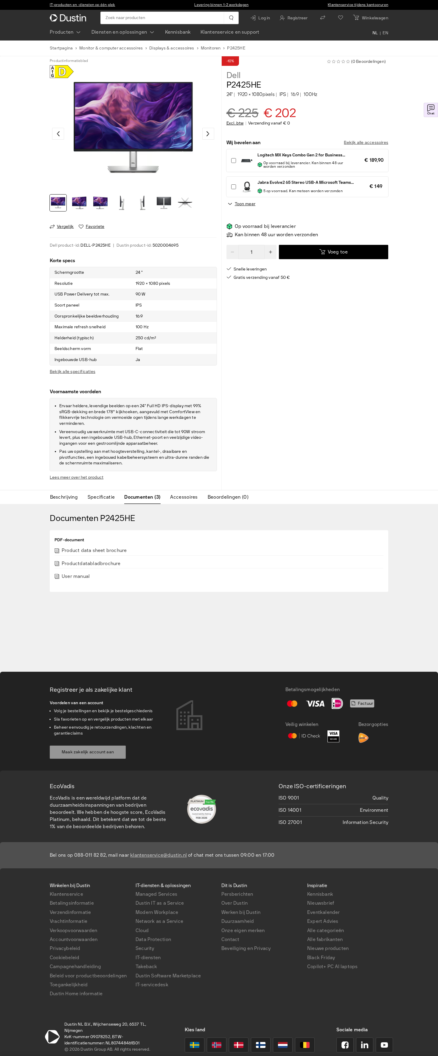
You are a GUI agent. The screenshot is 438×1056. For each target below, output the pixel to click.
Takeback (146, 966)
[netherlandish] (283, 1045)
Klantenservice (66, 894)
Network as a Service (159, 921)
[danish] (238, 1045)
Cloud (142, 930)
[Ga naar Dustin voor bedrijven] (69, 17)
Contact (230, 939)
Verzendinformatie (70, 912)
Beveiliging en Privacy (246, 948)
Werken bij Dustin (240, 912)
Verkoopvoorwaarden (73, 930)
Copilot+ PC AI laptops (332, 966)
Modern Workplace (157, 912)
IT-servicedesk (152, 984)
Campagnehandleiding (75, 966)
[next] (208, 134)
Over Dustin (234, 903)
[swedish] (194, 1045)
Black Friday (321, 957)
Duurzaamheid (237, 921)
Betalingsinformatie (72, 903)
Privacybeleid (65, 948)
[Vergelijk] (322, 18)
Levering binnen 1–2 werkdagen (221, 5)
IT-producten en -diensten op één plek (82, 5)
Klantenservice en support (230, 32)
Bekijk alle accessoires (366, 142)
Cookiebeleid (64, 957)
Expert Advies (322, 921)
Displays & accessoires (171, 48)
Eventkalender (323, 912)
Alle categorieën (325, 930)
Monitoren (211, 48)
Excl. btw (235, 123)
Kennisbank (178, 32)
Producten (62, 32)
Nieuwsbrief (320, 903)
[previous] (58, 134)
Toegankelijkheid (69, 984)
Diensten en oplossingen (119, 32)
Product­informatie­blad (69, 61)
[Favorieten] (340, 18)
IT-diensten (148, 957)
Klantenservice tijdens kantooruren (358, 5)
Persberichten (237, 894)
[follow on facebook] (345, 1045)
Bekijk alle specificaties (72, 371)
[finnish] (261, 1045)
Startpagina (61, 48)
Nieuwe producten (328, 948)
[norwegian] (216, 1045)
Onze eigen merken (243, 930)
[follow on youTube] (384, 1045)
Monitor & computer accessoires (111, 48)
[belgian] (305, 1045)
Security (145, 948)
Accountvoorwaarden (74, 939)
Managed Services (156, 894)
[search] (231, 18)
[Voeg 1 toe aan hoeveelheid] (271, 252)
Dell (233, 75)
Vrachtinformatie (68, 921)
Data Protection (153, 939)
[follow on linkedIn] (364, 1045)
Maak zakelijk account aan (88, 752)
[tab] (66, 497)
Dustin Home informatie (76, 993)
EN (385, 33)
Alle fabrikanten (325, 939)
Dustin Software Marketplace (168, 976)
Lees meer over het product (76, 477)
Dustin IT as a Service (160, 903)
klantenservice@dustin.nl (158, 855)
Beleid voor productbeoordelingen (88, 976)
